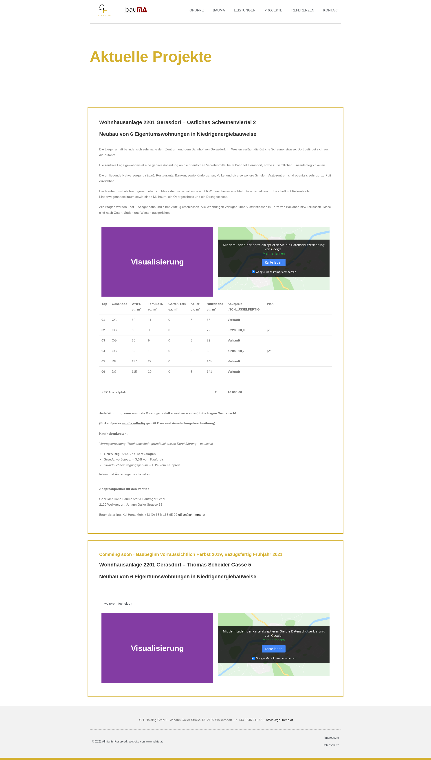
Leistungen (244, 10)
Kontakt (331, 10)
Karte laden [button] (273, 262)
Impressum (331, 737)
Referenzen (302, 10)
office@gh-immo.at (191, 514)
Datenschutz (331, 745)
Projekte (273, 10)
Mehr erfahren (274, 253)
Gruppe (196, 10)
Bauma (219, 10)
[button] (106, 261)
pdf (269, 330)
